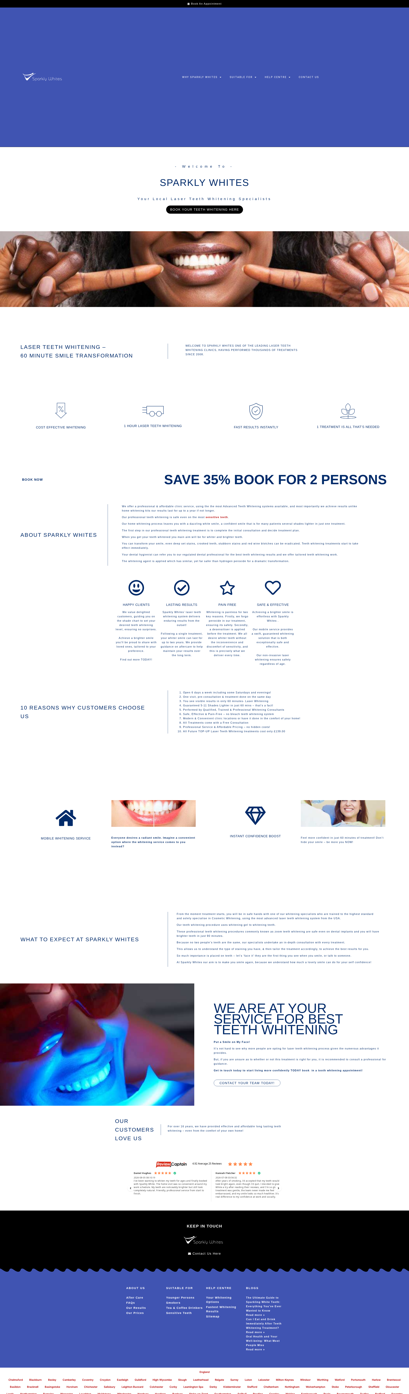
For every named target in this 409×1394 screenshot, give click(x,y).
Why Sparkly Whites (200, 77)
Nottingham (292, 1386)
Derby (213, 1386)
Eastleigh (122, 1379)
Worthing (322, 1379)
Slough (182, 1379)
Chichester (90, 1386)
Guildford (140, 1379)
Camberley (69, 1379)
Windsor (305, 1379)
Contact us (309, 77)
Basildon (15, 1386)
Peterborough (353, 1386)
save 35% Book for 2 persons (275, 479)
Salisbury (109, 1386)
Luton (248, 1379)
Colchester (156, 1386)
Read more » (255, 1315)
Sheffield (373, 1386)
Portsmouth (358, 1379)
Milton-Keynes (285, 1379)
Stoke (335, 1386)
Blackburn (35, 1379)
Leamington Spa (193, 1386)
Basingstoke (52, 1386)
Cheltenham (271, 1386)
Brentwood (394, 1379)
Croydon (105, 1379)
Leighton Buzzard (132, 1386)
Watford (340, 1379)
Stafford (252, 1386)
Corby (173, 1386)
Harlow (376, 1379)
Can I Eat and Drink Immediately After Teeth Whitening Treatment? (264, 1323)
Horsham (72, 1386)
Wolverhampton (315, 1386)
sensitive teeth (217, 517)
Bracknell (32, 1386)
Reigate (219, 1379)
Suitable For (241, 77)
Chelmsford (15, 1379)
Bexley (52, 1379)
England (205, 1372)
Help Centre (276, 77)
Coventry (87, 1379)
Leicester (264, 1379)
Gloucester (392, 1386)
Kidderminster (232, 1386)
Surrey (234, 1379)
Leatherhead (200, 1379)
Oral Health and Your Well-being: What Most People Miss (263, 1341)
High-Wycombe (162, 1379)
